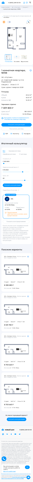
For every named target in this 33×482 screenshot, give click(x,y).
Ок (27, 467)
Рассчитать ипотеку (17, 129)
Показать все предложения (16, 221)
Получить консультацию (16, 125)
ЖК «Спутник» (7, 77)
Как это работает (9, 471)
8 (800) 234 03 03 (15, 2)
